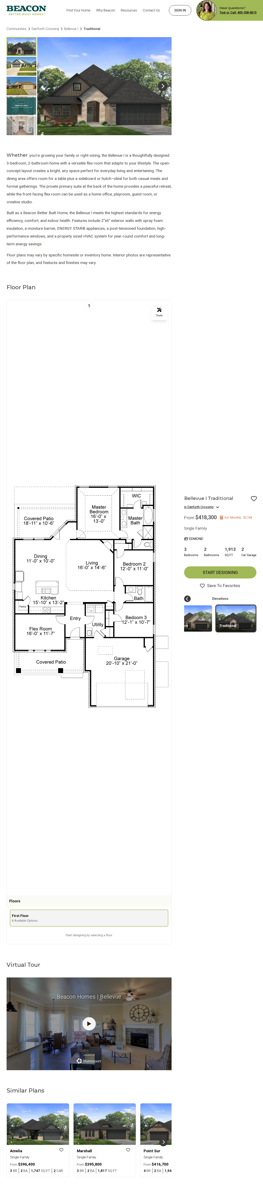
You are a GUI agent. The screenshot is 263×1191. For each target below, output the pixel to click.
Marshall (84, 1151)
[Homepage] (26, 10)
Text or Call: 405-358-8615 (237, 12)
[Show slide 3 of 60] (21, 86)
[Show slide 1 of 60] (21, 46)
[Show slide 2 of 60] (21, 66)
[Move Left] (187, 599)
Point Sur (152, 1151)
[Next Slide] (163, 86)
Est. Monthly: (238, 517)
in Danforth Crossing (198, 507)
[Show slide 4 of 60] (21, 105)
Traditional (227, 626)
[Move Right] (163, 1142)
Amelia (16, 1151)
